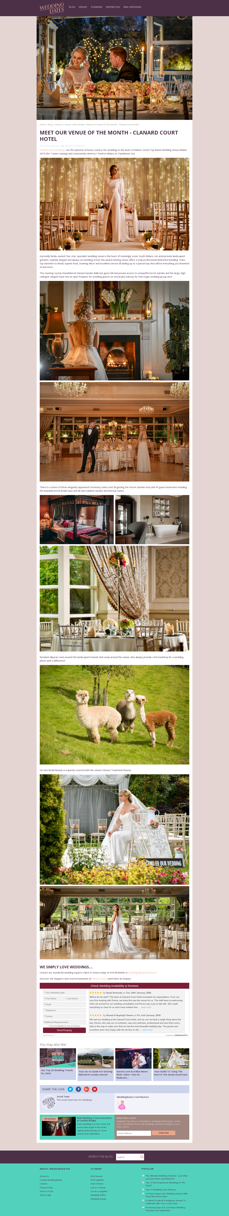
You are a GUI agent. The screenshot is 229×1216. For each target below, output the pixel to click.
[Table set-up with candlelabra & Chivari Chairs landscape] (114, 598)
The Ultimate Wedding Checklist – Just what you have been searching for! (166, 1177)
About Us (44, 1176)
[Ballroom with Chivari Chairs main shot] (114, 922)
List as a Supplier (99, 1191)
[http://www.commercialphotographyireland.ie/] (77, 519)
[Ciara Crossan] (122, 1108)
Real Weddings (132, 6)
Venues (83, 6)
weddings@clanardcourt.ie (142, 972)
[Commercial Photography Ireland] (152, 519)
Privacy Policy (46, 1187)
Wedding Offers (98, 1195)
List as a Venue (98, 1187)
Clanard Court (99, 978)
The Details (50, 1118)
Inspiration (113, 6)
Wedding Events (98, 1198)
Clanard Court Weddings (53, 149)
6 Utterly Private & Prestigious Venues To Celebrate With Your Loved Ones (166, 1202)
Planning (96, 6)
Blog (72, 6)
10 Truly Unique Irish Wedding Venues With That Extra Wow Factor (167, 1195)
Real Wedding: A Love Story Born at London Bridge (94, 1119)
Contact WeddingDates (51, 1180)
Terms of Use (46, 1191)
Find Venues (97, 1176)
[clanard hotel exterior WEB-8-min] (114, 714)
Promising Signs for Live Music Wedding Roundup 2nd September (165, 1209)
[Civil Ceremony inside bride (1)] (114, 204)
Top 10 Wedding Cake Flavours (161, 1189)
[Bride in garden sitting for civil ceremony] (114, 829)
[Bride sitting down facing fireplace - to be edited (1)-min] (114, 330)
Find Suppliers (97, 1180)
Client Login (45, 1195)
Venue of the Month (75, 146)
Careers (44, 1183)
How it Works (97, 1183)
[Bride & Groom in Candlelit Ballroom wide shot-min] (114, 432)
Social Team (63, 1096)
